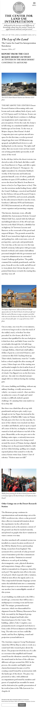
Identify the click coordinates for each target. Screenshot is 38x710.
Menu (34, 5)
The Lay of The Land (10, 35)
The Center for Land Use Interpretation (19, 18)
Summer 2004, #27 (28, 35)
